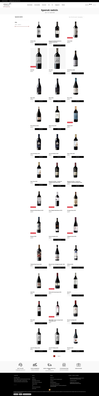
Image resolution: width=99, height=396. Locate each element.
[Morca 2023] (75, 86)
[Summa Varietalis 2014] (57, 224)
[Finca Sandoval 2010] (38, 114)
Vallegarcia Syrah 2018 (71, 236)
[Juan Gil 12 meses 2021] (57, 336)
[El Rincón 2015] (75, 252)
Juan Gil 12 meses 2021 (53, 347)
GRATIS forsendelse (35, 368)
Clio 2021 (32, 69)
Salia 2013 (32, 292)
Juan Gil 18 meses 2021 (35, 153)
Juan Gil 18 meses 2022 (53, 153)
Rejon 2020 (51, 97)
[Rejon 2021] (38, 86)
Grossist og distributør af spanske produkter (21, 381)
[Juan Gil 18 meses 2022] (57, 142)
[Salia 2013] (38, 280)
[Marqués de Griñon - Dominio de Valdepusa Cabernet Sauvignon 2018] (75, 169)
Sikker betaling (78, 368)
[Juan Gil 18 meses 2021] (38, 142)
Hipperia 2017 (70, 125)
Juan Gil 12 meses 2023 (35, 347)
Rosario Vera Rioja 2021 (72, 320)
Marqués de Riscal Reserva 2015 (36, 210)
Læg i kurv (41, 44)
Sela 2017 (69, 292)
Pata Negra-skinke (17, 377)
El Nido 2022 (33, 41)
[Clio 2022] (57, 58)
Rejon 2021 (32, 97)
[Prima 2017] (38, 308)
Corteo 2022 (69, 41)
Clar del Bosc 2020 (71, 69)
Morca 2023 (69, 97)
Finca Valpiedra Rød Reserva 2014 (55, 210)
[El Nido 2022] (38, 29)
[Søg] (92, 5)
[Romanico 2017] (75, 336)
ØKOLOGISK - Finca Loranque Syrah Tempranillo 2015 (56, 320)
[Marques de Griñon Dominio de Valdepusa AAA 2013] (57, 29)
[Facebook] (14, 384)
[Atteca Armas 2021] (57, 114)
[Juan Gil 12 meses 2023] (38, 336)
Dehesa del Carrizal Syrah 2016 (55, 292)
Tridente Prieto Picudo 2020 (36, 264)
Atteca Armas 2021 (52, 125)
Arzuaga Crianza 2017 (71, 210)
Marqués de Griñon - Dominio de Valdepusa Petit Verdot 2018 (55, 182)
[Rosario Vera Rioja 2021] (75, 308)
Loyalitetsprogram (64, 368)
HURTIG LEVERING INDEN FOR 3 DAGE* (49, 369)
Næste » (59, 356)
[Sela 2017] (75, 280)
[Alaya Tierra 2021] (38, 169)
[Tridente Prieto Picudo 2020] (38, 252)
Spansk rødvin (19, 17)
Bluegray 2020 (33, 236)
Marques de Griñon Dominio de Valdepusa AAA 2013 (55, 42)
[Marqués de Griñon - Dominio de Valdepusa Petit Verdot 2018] (57, 169)
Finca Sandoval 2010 (34, 125)
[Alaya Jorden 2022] (75, 142)
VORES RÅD (16, 375)
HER (23, 392)
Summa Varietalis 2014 (53, 236)
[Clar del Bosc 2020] (75, 58)
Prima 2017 (32, 320)
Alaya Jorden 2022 (71, 153)
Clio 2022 (51, 69)
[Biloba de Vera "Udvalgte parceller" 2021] (57, 252)
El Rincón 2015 (70, 264)
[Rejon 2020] (57, 86)
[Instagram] (15, 384)
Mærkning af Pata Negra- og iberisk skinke (20, 380)
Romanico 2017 (70, 347)
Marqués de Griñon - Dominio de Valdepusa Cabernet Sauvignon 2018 (74, 182)
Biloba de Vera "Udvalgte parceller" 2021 (57, 264)
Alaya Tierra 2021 (33, 181)
